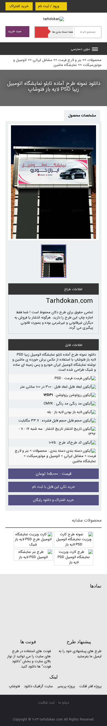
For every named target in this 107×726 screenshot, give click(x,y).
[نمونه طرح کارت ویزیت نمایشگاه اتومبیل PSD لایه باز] (74, 539)
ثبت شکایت (46, 702)
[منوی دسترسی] (95, 50)
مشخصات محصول (82, 115)
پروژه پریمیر (65, 686)
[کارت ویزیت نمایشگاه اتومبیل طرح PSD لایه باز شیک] (33, 539)
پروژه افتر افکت (90, 686)
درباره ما (63, 702)
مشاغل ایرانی (42, 60)
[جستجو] (41, 32)
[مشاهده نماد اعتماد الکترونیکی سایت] (60, 613)
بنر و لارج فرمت (69, 60)
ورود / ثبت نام (49, 6)
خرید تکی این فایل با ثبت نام (53, 487)
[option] (53, 182)
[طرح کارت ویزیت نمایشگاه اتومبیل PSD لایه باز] (74, 557)
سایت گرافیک (43, 686)
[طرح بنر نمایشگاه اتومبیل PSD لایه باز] (33, 555)
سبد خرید (15, 31)
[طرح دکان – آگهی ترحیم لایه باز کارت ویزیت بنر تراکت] (53, 19)
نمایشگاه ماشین (65, 65)
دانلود (28, 686)
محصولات (94, 60)
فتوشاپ (14, 686)
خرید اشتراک (19, 6)
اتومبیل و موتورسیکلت (43, 456)
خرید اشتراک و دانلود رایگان (53, 500)
